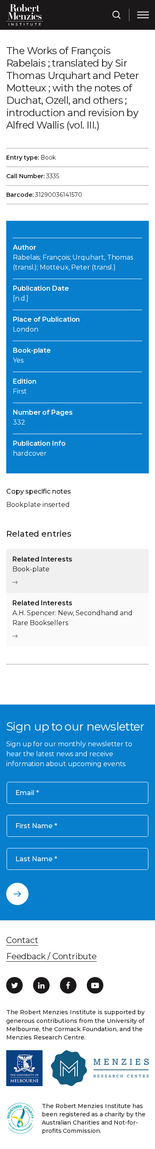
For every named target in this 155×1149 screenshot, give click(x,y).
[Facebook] (68, 985)
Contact (22, 940)
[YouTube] (95, 985)
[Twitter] (14, 985)
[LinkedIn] (41, 985)
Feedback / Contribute (51, 956)
